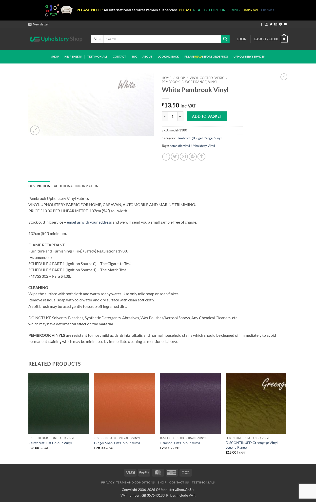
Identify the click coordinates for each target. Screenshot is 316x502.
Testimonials (97, 56)
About (147, 56)
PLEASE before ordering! (206, 56)
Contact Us (179, 482)
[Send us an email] (275, 24)
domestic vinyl (180, 146)
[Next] (286, 418)
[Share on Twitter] (175, 157)
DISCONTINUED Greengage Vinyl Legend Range (252, 444)
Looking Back (168, 56)
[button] (38, 24)
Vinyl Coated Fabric (207, 78)
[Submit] (225, 39)
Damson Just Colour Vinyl (180, 443)
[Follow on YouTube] (285, 24)
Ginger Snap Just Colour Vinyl (117, 443)
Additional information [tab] (76, 186)
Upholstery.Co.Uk (176, 489)
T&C (134, 56)
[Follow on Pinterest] (280, 24)
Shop (55, 56)
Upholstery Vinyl (203, 146)
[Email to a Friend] (184, 157)
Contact (119, 56)
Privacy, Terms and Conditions (128, 482)
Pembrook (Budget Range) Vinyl (189, 82)
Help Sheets (73, 56)
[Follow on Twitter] (271, 24)
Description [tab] (39, 186)
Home (167, 78)
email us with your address (89, 222)
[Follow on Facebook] (261, 24)
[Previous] (28, 418)
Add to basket (207, 116)
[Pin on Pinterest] (193, 157)
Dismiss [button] (267, 9)
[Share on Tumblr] (202, 157)
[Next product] (283, 76)
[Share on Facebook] (166, 157)
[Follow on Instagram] (266, 24)
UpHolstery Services (249, 56)
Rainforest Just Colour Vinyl (50, 443)
